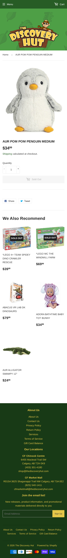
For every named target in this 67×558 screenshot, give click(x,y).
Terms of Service (33, 438)
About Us (33, 416)
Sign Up (58, 513)
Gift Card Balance (33, 443)
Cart (61, 4)
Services (33, 434)
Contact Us (33, 421)
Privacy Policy (33, 425)
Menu (10, 4)
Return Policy (33, 430)
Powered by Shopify (47, 545)
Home (5, 54)
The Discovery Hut (24, 545)
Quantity (7, 163)
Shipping (7, 153)
